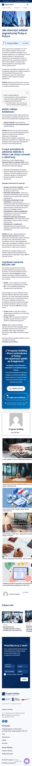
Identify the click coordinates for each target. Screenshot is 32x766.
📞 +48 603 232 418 (16, 388)
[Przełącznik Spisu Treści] (26, 92)
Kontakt (4, 743)
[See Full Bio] (20, 433)
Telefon (20, 671)
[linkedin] (3, 721)
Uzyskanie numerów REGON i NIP (12, 101)
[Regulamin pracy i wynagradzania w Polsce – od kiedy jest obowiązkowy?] (12, 617)
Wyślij (24, 679)
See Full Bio (15, 432)
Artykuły (25, 7)
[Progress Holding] (7, 5)
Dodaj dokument (7, 754)
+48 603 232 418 (9, 1)
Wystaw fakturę (7, 750)
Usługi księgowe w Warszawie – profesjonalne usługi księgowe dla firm (14, 730)
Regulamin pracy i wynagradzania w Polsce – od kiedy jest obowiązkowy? (12, 628)
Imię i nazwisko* (9, 671)
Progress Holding (6, 7)
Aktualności (17, 7)
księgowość (17, 273)
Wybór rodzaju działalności (11, 95)
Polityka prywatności (9, 763)
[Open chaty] (27, 761)
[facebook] (6, 721)
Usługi (4, 740)
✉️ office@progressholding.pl (16, 396)
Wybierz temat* (8, 664)
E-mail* (20, 666)
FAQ (3, 734)
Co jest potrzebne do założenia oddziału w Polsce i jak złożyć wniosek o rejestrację (15, 98)
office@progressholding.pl (21, 1)
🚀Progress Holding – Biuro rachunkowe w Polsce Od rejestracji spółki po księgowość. (16, 103)
